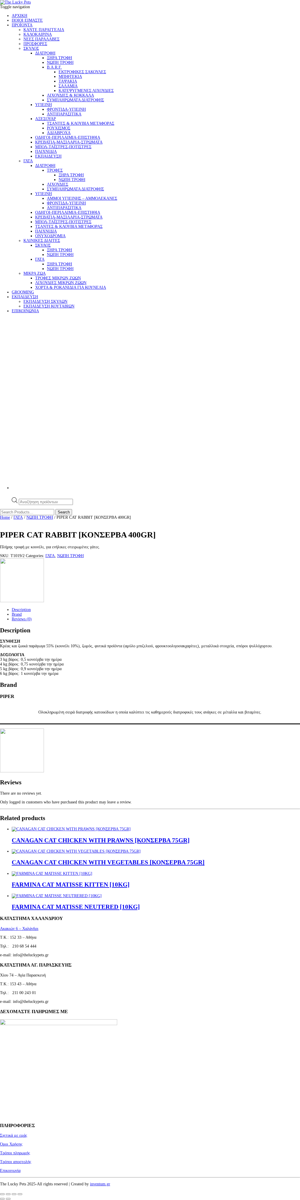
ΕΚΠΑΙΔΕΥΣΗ (48, 156)
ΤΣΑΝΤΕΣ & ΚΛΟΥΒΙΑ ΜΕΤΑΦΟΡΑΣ (80, 123)
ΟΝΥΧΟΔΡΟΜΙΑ (50, 236)
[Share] (14, 1194)
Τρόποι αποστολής (15, 1162)
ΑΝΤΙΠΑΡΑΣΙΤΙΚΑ (64, 114)
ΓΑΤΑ (28, 161)
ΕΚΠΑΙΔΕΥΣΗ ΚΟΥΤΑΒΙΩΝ (48, 306)
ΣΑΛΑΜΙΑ (68, 86)
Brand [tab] (17, 614)
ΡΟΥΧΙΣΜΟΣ (58, 128)
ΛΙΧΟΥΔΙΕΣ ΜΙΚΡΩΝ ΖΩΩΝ (60, 283)
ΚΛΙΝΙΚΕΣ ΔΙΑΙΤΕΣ (41, 240)
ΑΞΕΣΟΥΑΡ (45, 119)
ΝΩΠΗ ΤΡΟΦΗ (60, 62)
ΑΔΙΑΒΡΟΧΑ (59, 133)
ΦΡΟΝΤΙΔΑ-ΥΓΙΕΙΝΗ (66, 109)
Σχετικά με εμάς (13, 1135)
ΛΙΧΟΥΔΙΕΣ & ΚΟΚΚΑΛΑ (70, 95)
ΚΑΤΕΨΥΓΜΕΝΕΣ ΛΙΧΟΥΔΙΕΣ (86, 90)
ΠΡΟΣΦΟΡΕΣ (35, 44)
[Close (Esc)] (20, 1194)
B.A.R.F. (54, 67)
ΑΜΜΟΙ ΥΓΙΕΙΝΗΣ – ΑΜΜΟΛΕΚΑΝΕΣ (82, 198)
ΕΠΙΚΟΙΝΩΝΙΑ (25, 311)
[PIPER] (22, 601)
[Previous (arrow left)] (2, 1199)
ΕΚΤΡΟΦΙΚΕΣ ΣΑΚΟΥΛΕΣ (82, 72)
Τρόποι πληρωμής (15, 1153)
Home (5, 517)
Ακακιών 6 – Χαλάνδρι (19, 928)
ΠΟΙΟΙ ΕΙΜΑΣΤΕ (27, 20)
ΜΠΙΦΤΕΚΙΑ (70, 76)
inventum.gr (100, 1184)
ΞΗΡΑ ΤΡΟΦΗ (59, 58)
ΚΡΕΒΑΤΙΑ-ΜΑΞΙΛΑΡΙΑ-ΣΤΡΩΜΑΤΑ (69, 142)
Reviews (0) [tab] (22, 619)
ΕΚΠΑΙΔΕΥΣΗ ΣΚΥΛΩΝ (45, 301)
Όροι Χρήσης (11, 1144)
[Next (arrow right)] (8, 1199)
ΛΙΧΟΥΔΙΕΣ (57, 184)
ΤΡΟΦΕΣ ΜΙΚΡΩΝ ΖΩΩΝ (58, 278)
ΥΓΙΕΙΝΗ (43, 105)
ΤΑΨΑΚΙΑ (68, 81)
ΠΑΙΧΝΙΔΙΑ (46, 151)
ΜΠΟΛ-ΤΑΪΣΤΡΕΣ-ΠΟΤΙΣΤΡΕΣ (63, 147)
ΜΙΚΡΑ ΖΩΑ (34, 273)
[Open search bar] (15, 495)
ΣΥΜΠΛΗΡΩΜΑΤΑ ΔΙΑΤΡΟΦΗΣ (75, 100)
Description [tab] (21, 609)
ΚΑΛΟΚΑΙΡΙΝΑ (37, 34)
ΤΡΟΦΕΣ (55, 170)
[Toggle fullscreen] (8, 1194)
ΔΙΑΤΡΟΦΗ (45, 53)
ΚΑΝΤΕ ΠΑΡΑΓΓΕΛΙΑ (43, 30)
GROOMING (23, 292)
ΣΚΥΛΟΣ (31, 48)
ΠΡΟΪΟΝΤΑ (22, 25)
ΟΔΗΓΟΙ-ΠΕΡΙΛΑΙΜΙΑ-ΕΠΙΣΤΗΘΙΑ (67, 137)
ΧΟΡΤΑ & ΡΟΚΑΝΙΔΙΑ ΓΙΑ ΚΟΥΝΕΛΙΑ (70, 287)
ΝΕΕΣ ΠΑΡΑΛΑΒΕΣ (41, 39)
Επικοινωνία (10, 1170)
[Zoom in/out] (2, 1194)
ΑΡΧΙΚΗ (19, 15)
